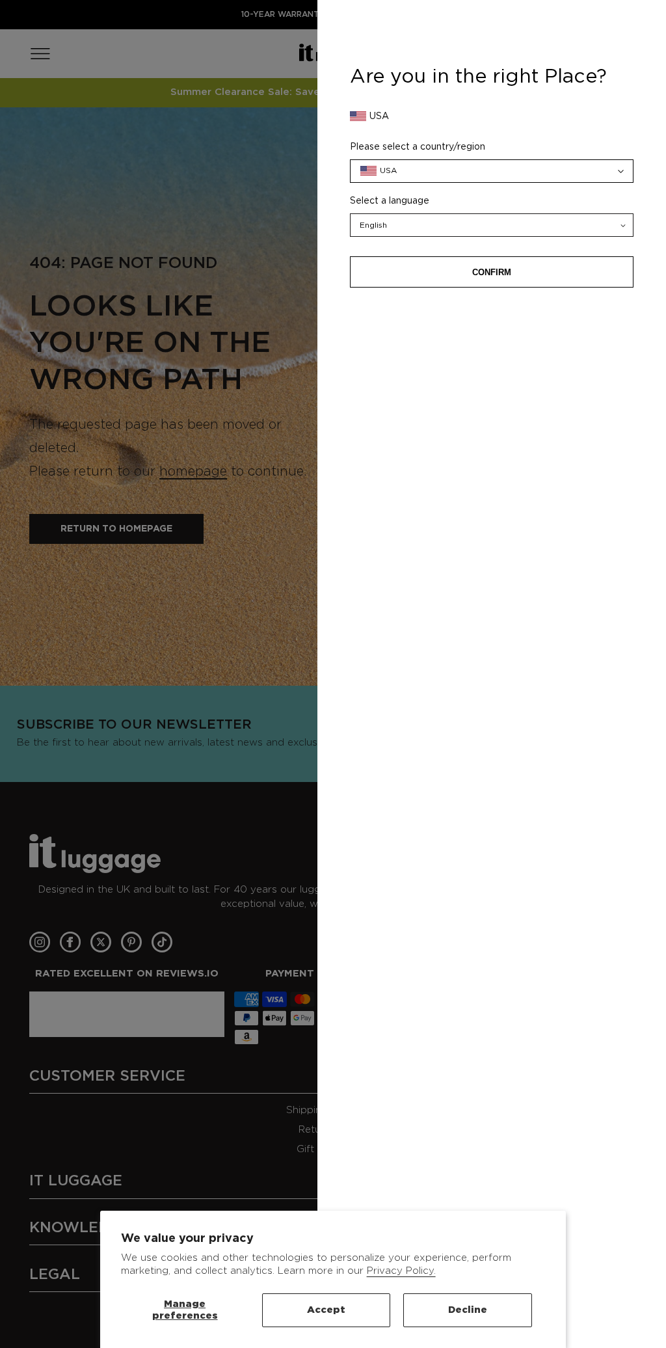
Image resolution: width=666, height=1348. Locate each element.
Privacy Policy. (401, 1271)
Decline (467, 1310)
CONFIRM (491, 272)
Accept (326, 1310)
